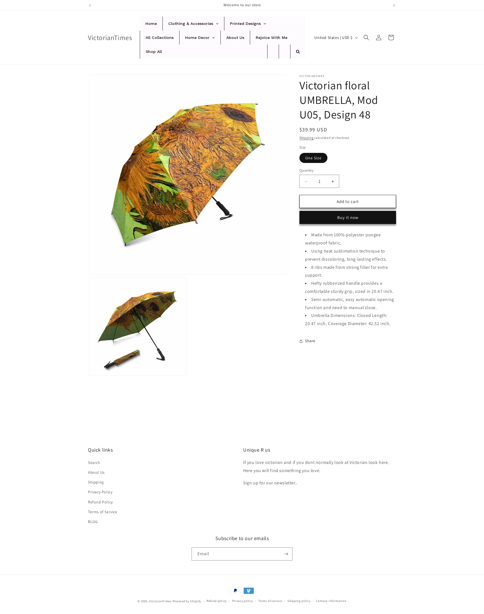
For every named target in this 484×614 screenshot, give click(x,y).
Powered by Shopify (187, 601)
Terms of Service (102, 511)
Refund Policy (100, 502)
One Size (313, 157)
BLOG (93, 521)
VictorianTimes (160, 601)
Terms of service (270, 601)
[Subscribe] (286, 554)
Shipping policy (299, 601)
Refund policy (217, 601)
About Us (96, 472)
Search (94, 462)
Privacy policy (242, 601)
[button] (366, 37)
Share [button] (310, 340)
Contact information (331, 601)
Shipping (306, 138)
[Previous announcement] (90, 5)
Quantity (306, 170)
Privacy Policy (100, 491)
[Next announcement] (394, 5)
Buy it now (348, 217)
